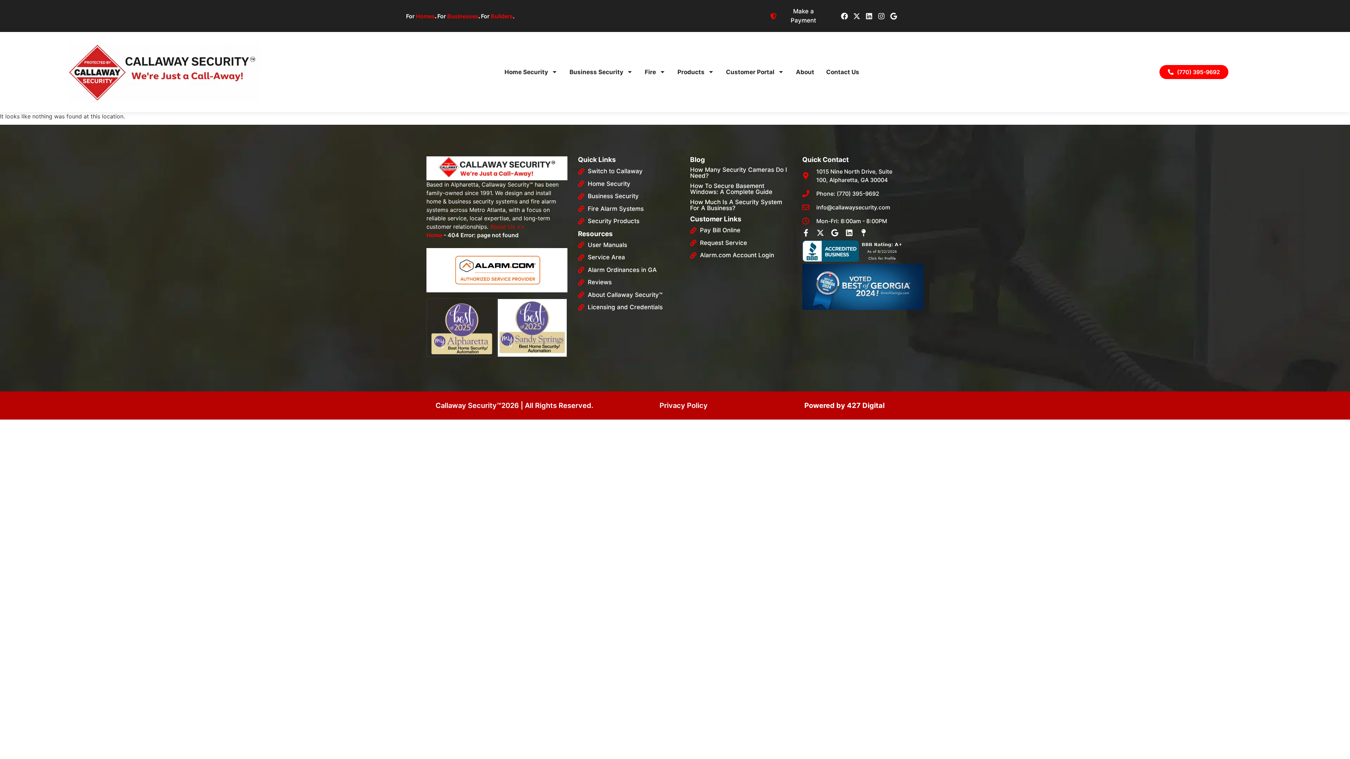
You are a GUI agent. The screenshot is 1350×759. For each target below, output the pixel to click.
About (805, 72)
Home (434, 235)
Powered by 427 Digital (844, 405)
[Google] (893, 16)
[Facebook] (844, 16)
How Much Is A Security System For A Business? (736, 205)
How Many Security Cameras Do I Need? (738, 172)
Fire (650, 72)
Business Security (596, 72)
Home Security (526, 72)
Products (691, 72)
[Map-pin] (863, 232)
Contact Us (842, 72)
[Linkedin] (869, 16)
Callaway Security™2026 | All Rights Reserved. (514, 405)
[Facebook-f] (806, 232)
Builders (502, 16)
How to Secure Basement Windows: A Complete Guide (731, 188)
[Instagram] (881, 16)
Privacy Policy (684, 405)
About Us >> (507, 226)
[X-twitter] (856, 16)
